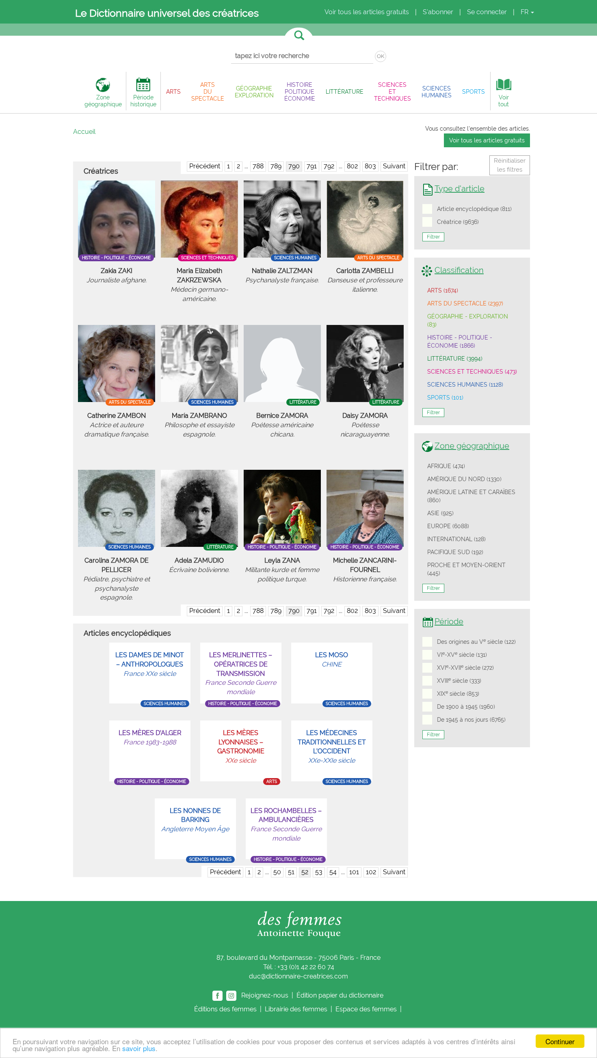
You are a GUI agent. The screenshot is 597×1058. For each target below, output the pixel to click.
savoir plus (139, 1048)
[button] (173, 91)
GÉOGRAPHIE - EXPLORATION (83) (467, 320)
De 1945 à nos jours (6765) (471, 719)
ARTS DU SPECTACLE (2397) (465, 303)
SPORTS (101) (445, 397)
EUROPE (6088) (448, 526)
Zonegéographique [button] (103, 101)
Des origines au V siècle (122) (476, 641)
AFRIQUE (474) (446, 466)
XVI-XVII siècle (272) (465, 667)
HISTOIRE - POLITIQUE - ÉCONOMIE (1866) (459, 341)
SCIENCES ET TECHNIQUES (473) (472, 371)
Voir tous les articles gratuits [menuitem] (366, 12)
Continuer (560, 1041)
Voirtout (503, 101)
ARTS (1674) (442, 290)
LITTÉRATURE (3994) (454, 358)
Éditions (225, 1009)
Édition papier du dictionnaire (340, 995)
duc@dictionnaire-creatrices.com (298, 976)
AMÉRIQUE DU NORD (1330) (464, 479)
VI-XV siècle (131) (462, 654)
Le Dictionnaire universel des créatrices (167, 13)
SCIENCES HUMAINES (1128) (465, 384)
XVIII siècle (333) (459, 680)
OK (380, 56)
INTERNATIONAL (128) (456, 539)
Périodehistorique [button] (143, 101)
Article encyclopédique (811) (474, 209)
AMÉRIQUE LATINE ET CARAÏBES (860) (471, 496)
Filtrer (433, 237)
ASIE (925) (440, 513)
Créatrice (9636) (458, 222)
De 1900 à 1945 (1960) (466, 706)
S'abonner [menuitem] (438, 12)
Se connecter (487, 12)
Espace (366, 1009)
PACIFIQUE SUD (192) (455, 552)
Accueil (84, 131)
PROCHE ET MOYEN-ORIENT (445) (466, 569)
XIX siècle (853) (458, 693)
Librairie (296, 1009)
